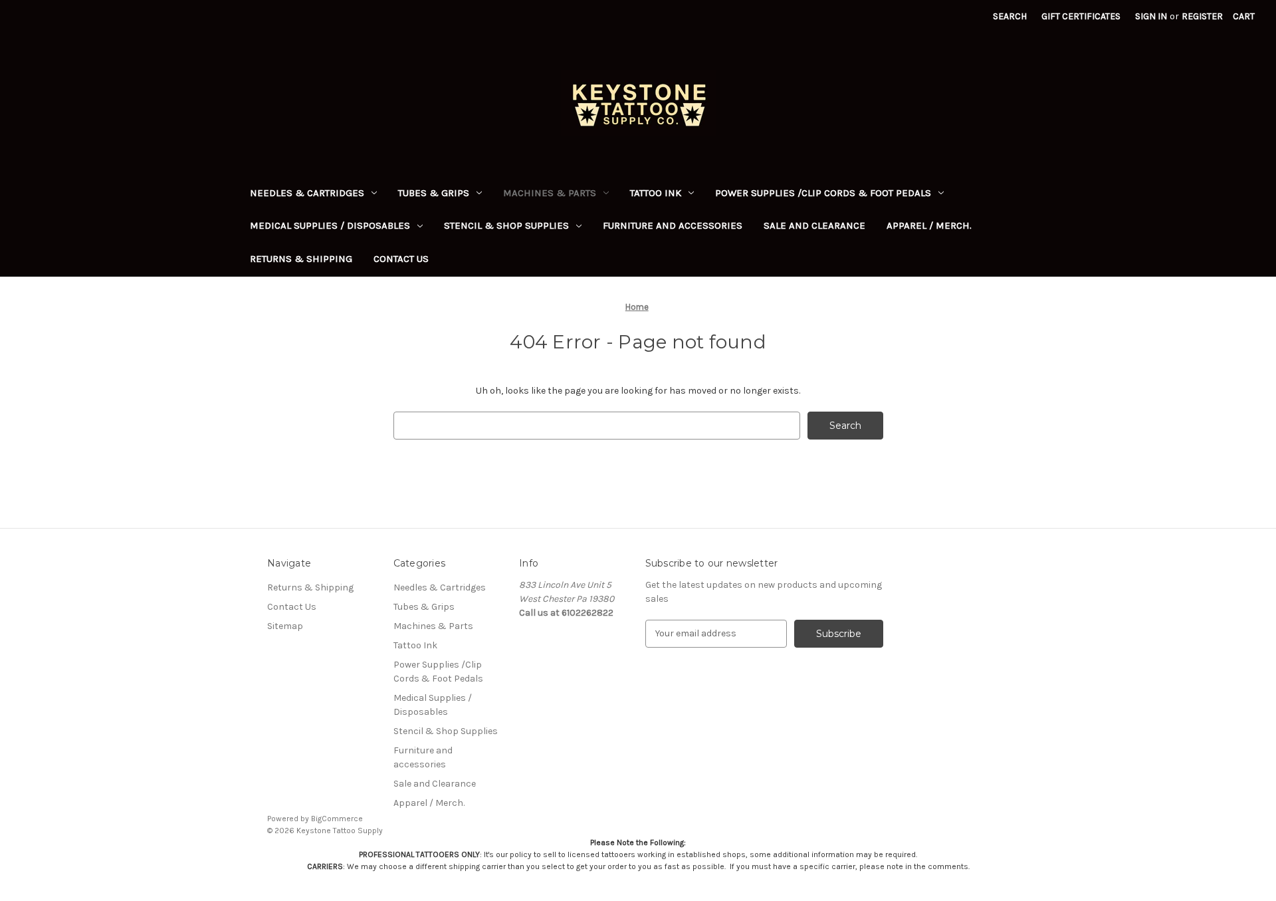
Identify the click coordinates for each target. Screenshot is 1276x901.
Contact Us (401, 259)
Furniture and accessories (672, 225)
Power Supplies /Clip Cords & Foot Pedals (823, 193)
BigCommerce (337, 818)
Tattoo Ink (655, 193)
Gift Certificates (1080, 16)
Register (1202, 16)
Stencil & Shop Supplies (506, 225)
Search (1010, 16)
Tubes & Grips (433, 193)
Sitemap (285, 626)
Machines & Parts (549, 193)
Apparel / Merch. (929, 225)
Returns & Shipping (301, 259)
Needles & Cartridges (307, 193)
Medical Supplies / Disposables (330, 225)
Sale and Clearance (814, 225)
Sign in (1151, 16)
